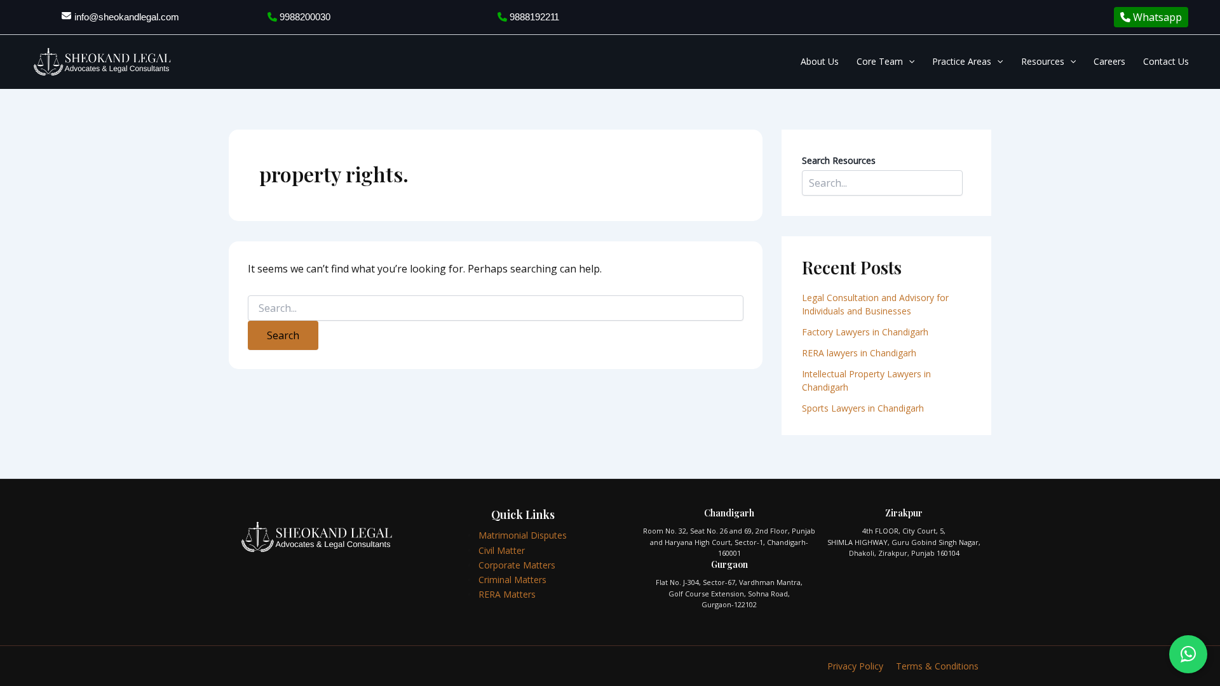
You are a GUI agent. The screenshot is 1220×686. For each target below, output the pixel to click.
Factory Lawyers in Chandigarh (865, 332)
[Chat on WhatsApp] (1188, 654)
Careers (1109, 61)
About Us (820, 61)
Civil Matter (501, 550)
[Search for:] (495, 308)
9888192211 (533, 16)
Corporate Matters (516, 565)
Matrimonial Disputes (522, 535)
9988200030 (303, 16)
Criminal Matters (512, 580)
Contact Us (1166, 61)
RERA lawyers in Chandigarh (860, 353)
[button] (908, 61)
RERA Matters (507, 594)
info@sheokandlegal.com (126, 16)
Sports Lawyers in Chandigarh (863, 408)
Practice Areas (961, 61)
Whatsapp (1156, 17)
